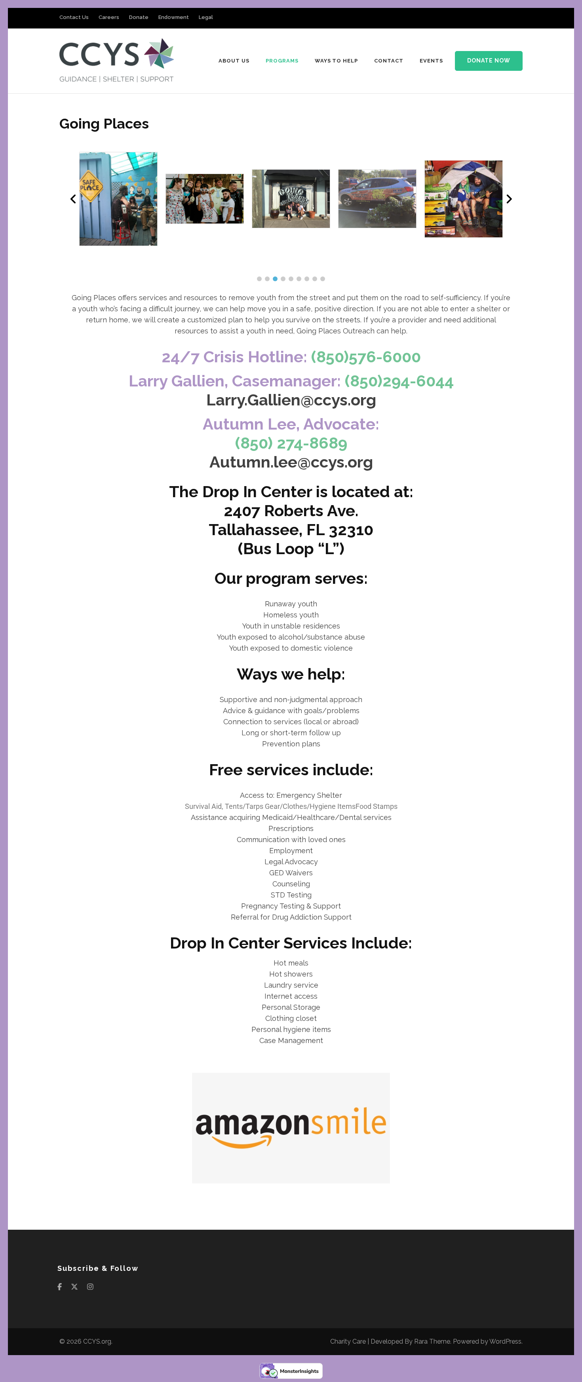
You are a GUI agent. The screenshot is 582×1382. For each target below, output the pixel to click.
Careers (109, 17)
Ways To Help (336, 61)
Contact (388, 61)
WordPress (505, 1341)
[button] (259, 278)
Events (431, 61)
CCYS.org (97, 1341)
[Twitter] (74, 1287)
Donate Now (488, 60)
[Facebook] (59, 1287)
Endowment (173, 17)
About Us (234, 61)
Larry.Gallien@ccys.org (291, 399)
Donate (138, 17)
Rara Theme (432, 1341)
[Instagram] (90, 1287)
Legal (206, 17)
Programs (282, 61)
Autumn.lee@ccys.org (291, 461)
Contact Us (74, 17)
